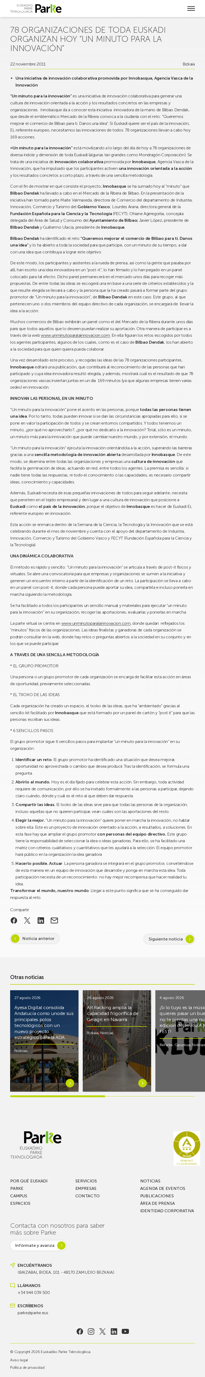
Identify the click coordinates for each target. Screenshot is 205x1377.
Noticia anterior (38, 938)
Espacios (20, 1203)
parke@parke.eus (33, 1312)
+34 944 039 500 (34, 1292)
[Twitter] (102, 1331)
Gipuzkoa (182, 1045)
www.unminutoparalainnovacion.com (75, 335)
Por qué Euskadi (28, 1180)
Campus (18, 1195)
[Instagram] (91, 1331)
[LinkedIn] (113, 1331)
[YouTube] (125, 1331)
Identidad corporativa (167, 1210)
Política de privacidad (27, 1367)
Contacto (87, 1195)
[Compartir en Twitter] (27, 920)
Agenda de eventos (162, 1188)
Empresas (85, 1188)
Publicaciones (157, 1195)
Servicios (86, 1180)
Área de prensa (157, 1203)
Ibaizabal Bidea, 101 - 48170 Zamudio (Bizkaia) (66, 1272)
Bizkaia (189, 64)
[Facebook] (79, 1331)
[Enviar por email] (54, 920)
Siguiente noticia (166, 939)
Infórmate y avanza (34, 1245)
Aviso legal (18, 1360)
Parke (16, 1188)
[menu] (191, 8)
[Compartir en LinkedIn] (41, 920)
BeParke (166, 1045)
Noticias (20, 1051)
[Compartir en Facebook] (13, 920)
